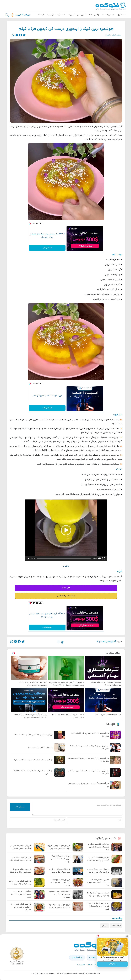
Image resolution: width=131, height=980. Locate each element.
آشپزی (107, 35)
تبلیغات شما (116, 925)
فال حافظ (41, 15)
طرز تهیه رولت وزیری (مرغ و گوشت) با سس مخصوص (59, 847)
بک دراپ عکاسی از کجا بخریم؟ (40, 747)
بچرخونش (112, 964)
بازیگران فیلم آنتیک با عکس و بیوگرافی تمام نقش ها (88, 785)
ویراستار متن (77, 957)
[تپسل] (30, 223)
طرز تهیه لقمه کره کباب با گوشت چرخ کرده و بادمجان (98, 859)
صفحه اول (121, 15)
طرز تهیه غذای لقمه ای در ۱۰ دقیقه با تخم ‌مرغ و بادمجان (21, 907)
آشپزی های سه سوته (106, 641)
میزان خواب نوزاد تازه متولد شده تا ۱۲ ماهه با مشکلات (59, 906)
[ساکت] (99, 558)
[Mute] (103, 953)
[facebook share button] (20, 35)
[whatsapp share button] (13, 35)
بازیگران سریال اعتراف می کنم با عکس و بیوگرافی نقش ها (88, 772)
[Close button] (127, 936)
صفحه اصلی (116, 35)
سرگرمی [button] (53, 15)
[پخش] (28, 558)
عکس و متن (82, 15)
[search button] (7, 15)
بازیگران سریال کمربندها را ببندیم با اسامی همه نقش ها (89, 747)
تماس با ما (81, 964)
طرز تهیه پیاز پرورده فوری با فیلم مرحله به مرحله (33, 735)
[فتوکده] (111, 6)
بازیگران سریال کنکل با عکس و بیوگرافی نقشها (33, 760)
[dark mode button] (12, 15)
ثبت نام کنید (47, 247)
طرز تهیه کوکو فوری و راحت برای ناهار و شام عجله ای (20, 883)
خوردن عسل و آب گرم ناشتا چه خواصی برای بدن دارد (98, 894)
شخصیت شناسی (96, 957)
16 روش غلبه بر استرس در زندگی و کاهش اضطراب (20, 847)
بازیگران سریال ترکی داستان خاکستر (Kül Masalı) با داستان (33, 772)
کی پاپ (104, 925)
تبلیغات (89, 964)
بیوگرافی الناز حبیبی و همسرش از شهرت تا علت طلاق (21, 894)
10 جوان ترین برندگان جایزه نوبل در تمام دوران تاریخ (98, 871)
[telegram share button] (17, 35)
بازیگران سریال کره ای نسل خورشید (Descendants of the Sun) (88, 760)
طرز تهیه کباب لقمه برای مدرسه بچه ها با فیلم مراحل (20, 859)
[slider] (64, 558)
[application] (66, 530)
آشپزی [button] (72, 15)
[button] (66, 530)
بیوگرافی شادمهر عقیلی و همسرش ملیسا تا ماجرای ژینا (98, 847)
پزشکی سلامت (94, 15)
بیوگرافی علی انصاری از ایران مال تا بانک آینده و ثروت (60, 859)
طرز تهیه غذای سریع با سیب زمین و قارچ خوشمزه (20, 871)
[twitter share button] (24, 35)
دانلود (66, 566)
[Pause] (99, 953)
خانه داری (61, 15)
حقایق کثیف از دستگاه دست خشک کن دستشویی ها (98, 882)
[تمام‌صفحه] (103, 558)
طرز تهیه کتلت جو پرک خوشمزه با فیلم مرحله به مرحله (60, 882)
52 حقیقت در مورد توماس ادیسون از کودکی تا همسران (59, 894)
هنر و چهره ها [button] (110, 15)
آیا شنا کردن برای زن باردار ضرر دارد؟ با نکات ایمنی (59, 871)
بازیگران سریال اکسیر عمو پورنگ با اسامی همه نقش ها (89, 735)
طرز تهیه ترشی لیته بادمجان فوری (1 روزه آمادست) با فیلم (98, 906)
